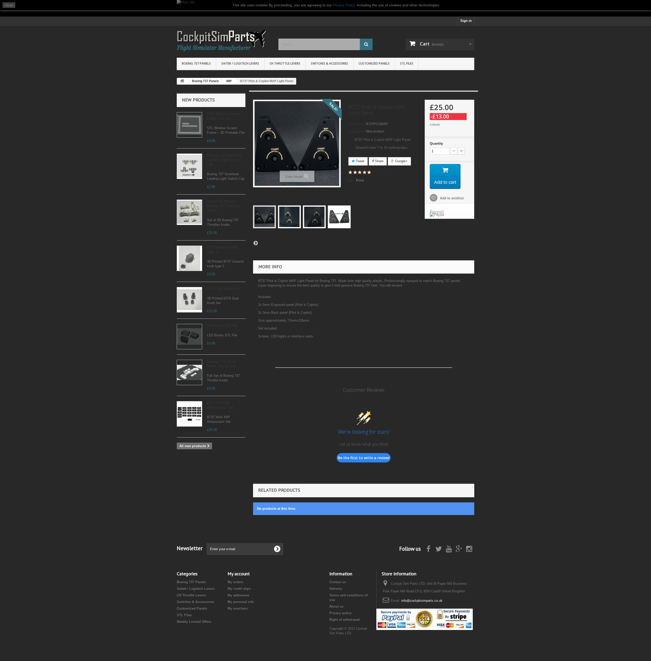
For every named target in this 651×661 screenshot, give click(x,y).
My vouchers (238, 608)
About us (336, 606)
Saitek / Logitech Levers (240, 63)
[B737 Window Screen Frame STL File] (189, 125)
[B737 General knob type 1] (189, 258)
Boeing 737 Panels (196, 63)
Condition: (356, 131)
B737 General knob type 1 (222, 249)
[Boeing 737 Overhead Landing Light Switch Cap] (189, 166)
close (9, 5)
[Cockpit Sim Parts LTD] (224, 40)
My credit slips (239, 589)
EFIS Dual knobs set (223, 288)
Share (378, 161)
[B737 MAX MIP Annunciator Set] (189, 414)
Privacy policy (340, 613)
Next (255, 242)
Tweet (359, 161)
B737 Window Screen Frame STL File (224, 116)
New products (198, 100)
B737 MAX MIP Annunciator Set (220, 405)
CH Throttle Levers (285, 63)
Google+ (401, 161)
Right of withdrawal (344, 620)
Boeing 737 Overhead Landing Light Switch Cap (224, 160)
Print (360, 180)
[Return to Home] (182, 81)
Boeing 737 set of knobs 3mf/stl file (221, 363)
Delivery (335, 589)
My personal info (241, 602)
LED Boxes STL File (222, 325)
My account (239, 574)
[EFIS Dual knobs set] (189, 299)
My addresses (238, 595)
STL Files (406, 63)
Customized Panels (374, 63)
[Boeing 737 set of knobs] (189, 372)
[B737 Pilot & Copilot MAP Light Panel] (264, 217)
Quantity (436, 143)
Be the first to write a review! (364, 457)
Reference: (356, 124)
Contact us (337, 582)
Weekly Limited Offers (194, 622)
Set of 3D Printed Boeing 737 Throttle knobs (223, 206)
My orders (235, 582)
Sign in (466, 21)
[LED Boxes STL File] (189, 336)
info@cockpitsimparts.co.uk (421, 601)
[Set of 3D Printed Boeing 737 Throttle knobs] (189, 212)
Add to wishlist (451, 198)
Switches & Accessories (329, 63)
